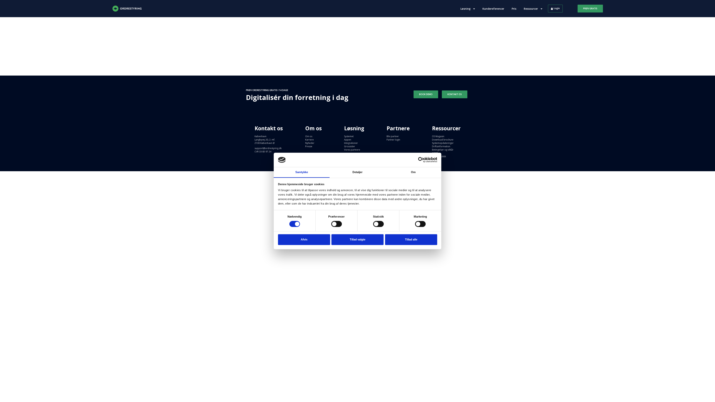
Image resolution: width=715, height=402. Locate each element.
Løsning (465, 8)
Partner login (393, 139)
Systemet (349, 136)
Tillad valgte (357, 239)
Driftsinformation (441, 146)
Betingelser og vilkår (442, 149)
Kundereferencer (493, 8)
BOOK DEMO (426, 94)
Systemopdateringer (443, 143)
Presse (308, 146)
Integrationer (351, 143)
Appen (347, 139)
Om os (308, 136)
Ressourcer (531, 8)
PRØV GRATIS (590, 8)
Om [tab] (413, 172)
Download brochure (442, 139)
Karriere (309, 139)
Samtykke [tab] (301, 172)
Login (557, 8)
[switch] (336, 224)
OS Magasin (438, 136)
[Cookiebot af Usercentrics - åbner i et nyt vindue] (421, 160)
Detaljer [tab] (357, 172)
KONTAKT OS (454, 94)
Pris (514, 8)
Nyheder (309, 143)
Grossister (349, 146)
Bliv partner (393, 136)
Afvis (304, 239)
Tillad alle (411, 239)
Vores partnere (352, 149)
